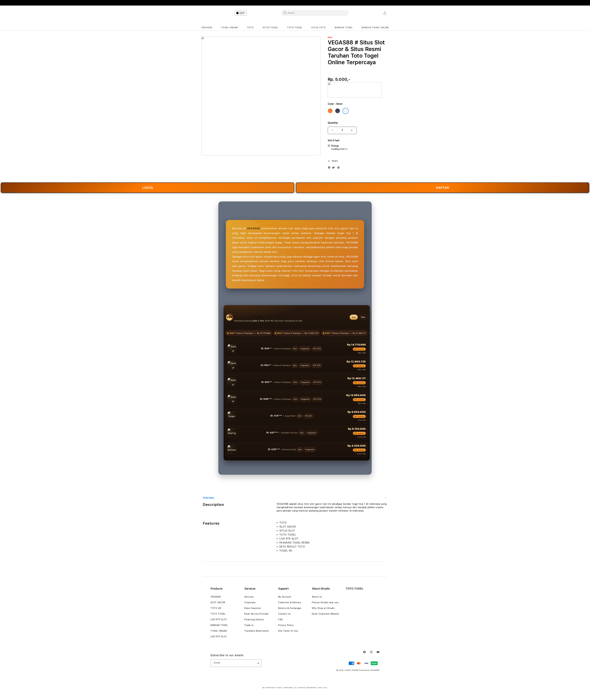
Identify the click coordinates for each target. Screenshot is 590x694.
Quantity (333, 122)
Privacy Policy (286, 642)
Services (249, 613)
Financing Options (254, 636)
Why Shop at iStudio (323, 625)
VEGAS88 (215, 613)
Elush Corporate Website (325, 630)
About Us (317, 613)
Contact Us (284, 630)
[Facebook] (330, 168)
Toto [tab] (363, 317)
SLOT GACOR (217, 619)
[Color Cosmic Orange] (330, 110)
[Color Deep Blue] (337, 110)
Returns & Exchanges (289, 625)
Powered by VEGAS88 (369, 687)
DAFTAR (442, 187)
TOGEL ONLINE (218, 648)
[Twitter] (334, 168)
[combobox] (315, 13)
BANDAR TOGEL (219, 642)
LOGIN (147, 187)
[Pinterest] (339, 168)
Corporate (250, 619)
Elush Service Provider (256, 630)
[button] (206, 27)
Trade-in (249, 642)
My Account (284, 613)
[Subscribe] (257, 680)
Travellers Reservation (256, 648)
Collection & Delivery (289, 619)
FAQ (280, 636)
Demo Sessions (252, 625)
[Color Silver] (345, 111)
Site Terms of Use (288, 648)
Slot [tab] (354, 317)
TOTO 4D (215, 625)
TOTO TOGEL (218, 630)
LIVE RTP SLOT (218, 636)
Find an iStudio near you (325, 619)
